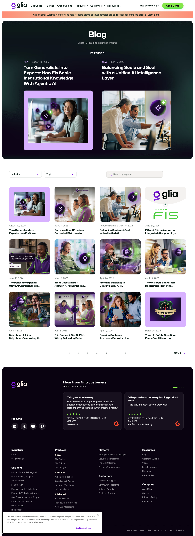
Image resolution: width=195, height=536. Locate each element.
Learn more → (154, 14)
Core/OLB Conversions (21, 501)
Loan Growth (17, 485)
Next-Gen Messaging (64, 507)
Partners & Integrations (109, 467)
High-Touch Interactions (66, 503)
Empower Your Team (65, 485)
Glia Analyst (60, 467)
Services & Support (107, 481)
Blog (144, 454)
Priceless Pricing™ (150, 497)
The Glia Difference (107, 463)
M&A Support (17, 505)
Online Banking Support (22, 476)
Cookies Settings (83, 528)
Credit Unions (64, 5)
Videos (145, 463)
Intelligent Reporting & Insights (112, 454)
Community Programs (109, 485)
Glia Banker (60, 459)
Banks (50, 5)
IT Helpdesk (16, 510)
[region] (52, 523)
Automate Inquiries (64, 477)
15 (125, 353)
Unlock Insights (62, 489)
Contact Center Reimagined (24, 472)
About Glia (147, 489)
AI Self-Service (62, 498)
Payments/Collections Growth (25, 493)
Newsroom (147, 471)
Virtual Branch (17, 481)
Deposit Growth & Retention (24, 489)
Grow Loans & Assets (65, 481)
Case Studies (148, 475)
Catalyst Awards (106, 489)
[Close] (98, 515)
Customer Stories (107, 493)
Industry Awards (149, 467)
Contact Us (147, 501)
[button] (38, 5)
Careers (146, 493)
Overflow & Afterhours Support (25, 497)
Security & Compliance (109, 459)
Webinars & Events (150, 459)
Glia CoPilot (60, 463)
